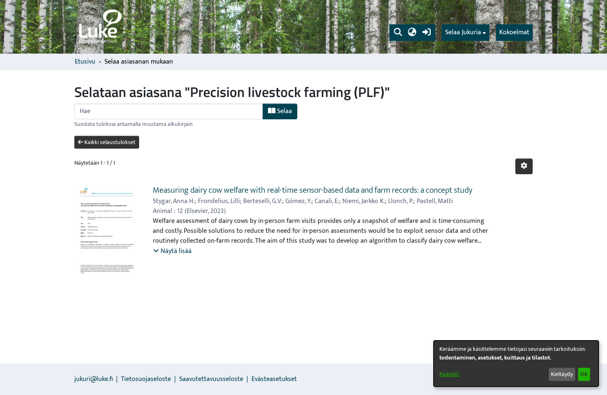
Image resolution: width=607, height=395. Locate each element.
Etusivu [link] (85, 62)
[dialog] (516, 364)
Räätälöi (449, 374)
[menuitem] (465, 32)
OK (584, 374)
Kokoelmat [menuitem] (514, 32)
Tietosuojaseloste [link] (146, 379)
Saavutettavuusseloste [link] (211, 379)
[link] (99, 27)
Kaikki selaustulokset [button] (109, 142)
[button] (398, 33)
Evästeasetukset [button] (274, 379)
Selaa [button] (283, 111)
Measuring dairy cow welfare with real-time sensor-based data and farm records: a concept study (312, 190)
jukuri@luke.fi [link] (93, 379)
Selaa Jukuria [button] (463, 33)
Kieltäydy (562, 374)
